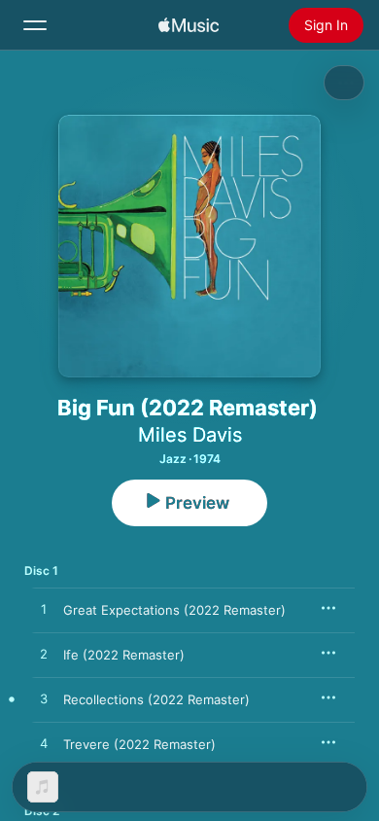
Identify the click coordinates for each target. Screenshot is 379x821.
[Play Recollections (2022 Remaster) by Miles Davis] (43, 699)
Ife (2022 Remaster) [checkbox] (124, 654)
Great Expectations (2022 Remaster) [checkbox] (174, 610)
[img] (188, 25)
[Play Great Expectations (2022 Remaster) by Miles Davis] (43, 610)
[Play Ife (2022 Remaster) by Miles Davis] (43, 654)
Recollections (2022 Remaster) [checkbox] (156, 699)
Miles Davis (190, 434)
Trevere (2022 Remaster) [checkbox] (139, 744)
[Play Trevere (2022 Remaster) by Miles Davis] (43, 744)
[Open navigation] (35, 25)
